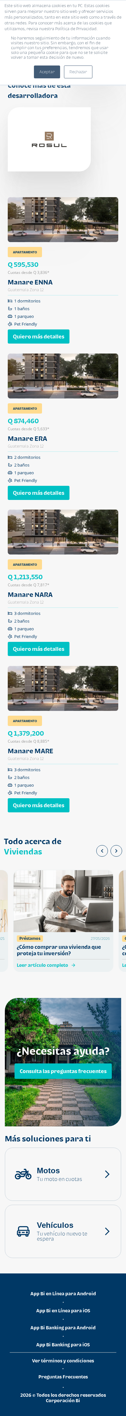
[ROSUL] (49, 139)
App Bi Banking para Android (63, 1327)
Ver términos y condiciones (63, 1360)
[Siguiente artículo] (116, 851)
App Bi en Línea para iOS (63, 1310)
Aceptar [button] (47, 71)
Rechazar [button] (78, 71)
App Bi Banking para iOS (63, 1344)
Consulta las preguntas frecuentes (63, 1071)
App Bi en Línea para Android (63, 1293)
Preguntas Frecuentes (63, 1376)
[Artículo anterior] (102, 851)
